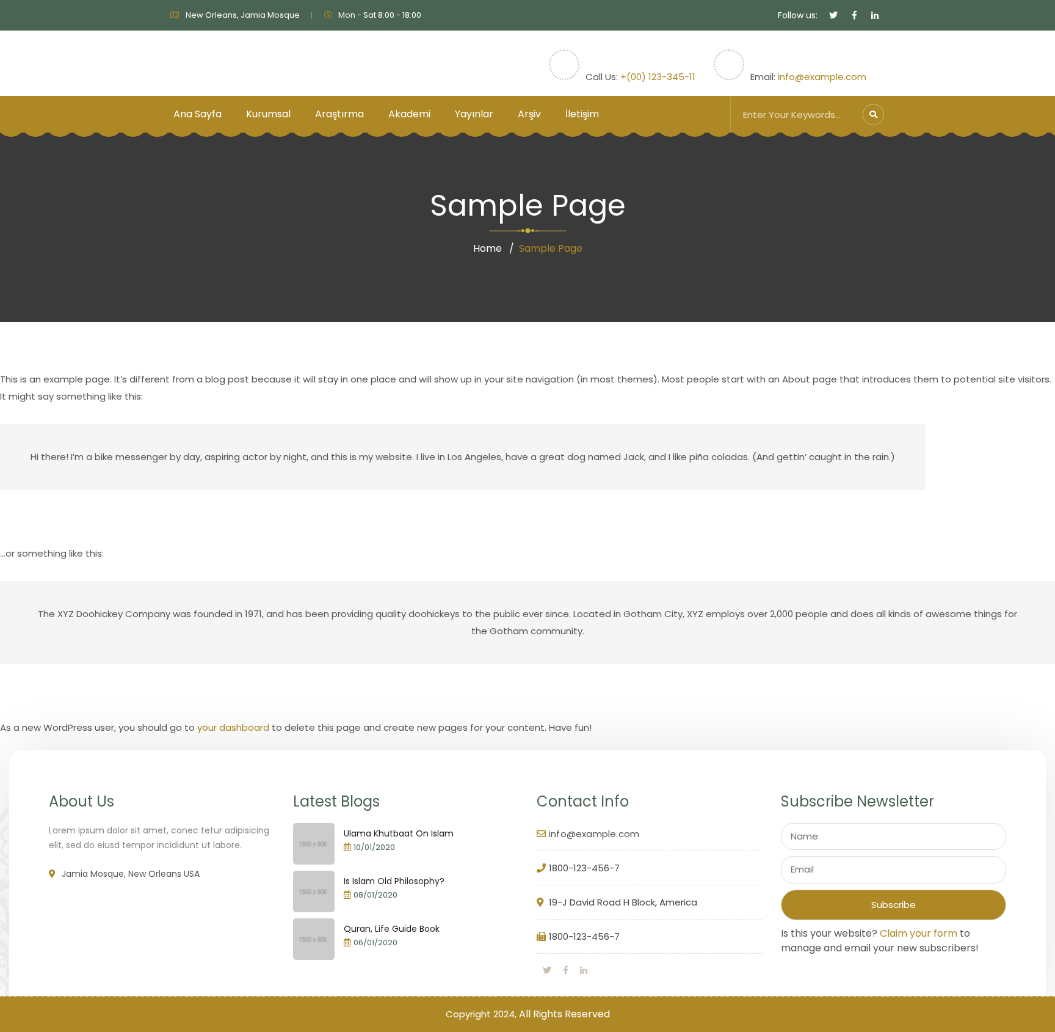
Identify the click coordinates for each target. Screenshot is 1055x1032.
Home (487, 248)
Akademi (409, 114)
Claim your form (918, 933)
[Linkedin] (583, 970)
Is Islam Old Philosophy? (394, 881)
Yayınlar (474, 114)
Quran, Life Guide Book (392, 929)
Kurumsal (268, 114)
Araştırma (339, 114)
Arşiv (529, 114)
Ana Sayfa (197, 114)
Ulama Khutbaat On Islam (399, 833)
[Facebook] (566, 970)
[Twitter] (547, 970)
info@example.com (822, 76)
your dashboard (233, 727)
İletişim (582, 114)
